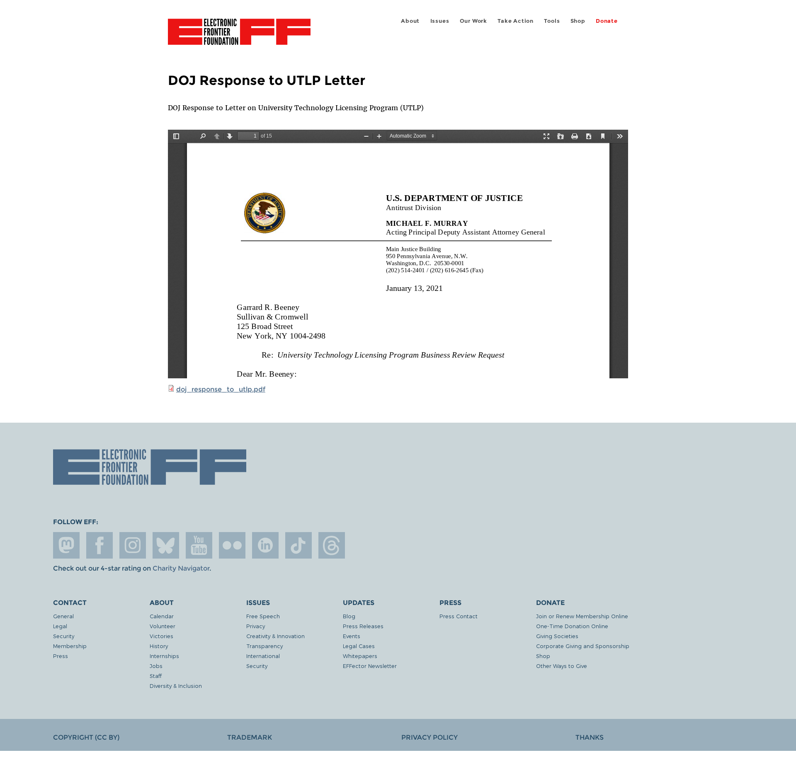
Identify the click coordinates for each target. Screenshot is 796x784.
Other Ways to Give (561, 666)
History (159, 646)
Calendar (162, 616)
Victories (161, 636)
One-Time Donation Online (572, 626)
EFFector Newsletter (370, 666)
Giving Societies (557, 636)
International (263, 656)
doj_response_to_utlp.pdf (220, 389)
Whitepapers (360, 656)
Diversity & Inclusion (176, 685)
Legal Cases (359, 646)
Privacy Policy (429, 737)
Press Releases (363, 626)
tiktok (298, 545)
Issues (439, 21)
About (410, 21)
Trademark (249, 737)
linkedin (265, 545)
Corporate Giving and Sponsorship (582, 646)
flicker (232, 545)
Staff (156, 676)
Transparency (264, 646)
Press (60, 656)
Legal (60, 626)
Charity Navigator (181, 568)
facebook (99, 545)
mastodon (66, 545)
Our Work (473, 21)
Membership (70, 646)
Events (351, 636)
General (63, 616)
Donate (607, 21)
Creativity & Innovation (275, 636)
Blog (349, 616)
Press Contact (458, 616)
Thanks (589, 737)
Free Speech (263, 616)
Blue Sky (166, 545)
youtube (199, 545)
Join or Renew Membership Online (582, 616)
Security (63, 636)
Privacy (255, 626)
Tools (552, 21)
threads (331, 545)
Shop (577, 21)
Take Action (516, 21)
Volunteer (162, 626)
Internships (164, 656)
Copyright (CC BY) (86, 737)
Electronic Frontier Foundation (239, 36)
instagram (132, 545)
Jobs (156, 666)
